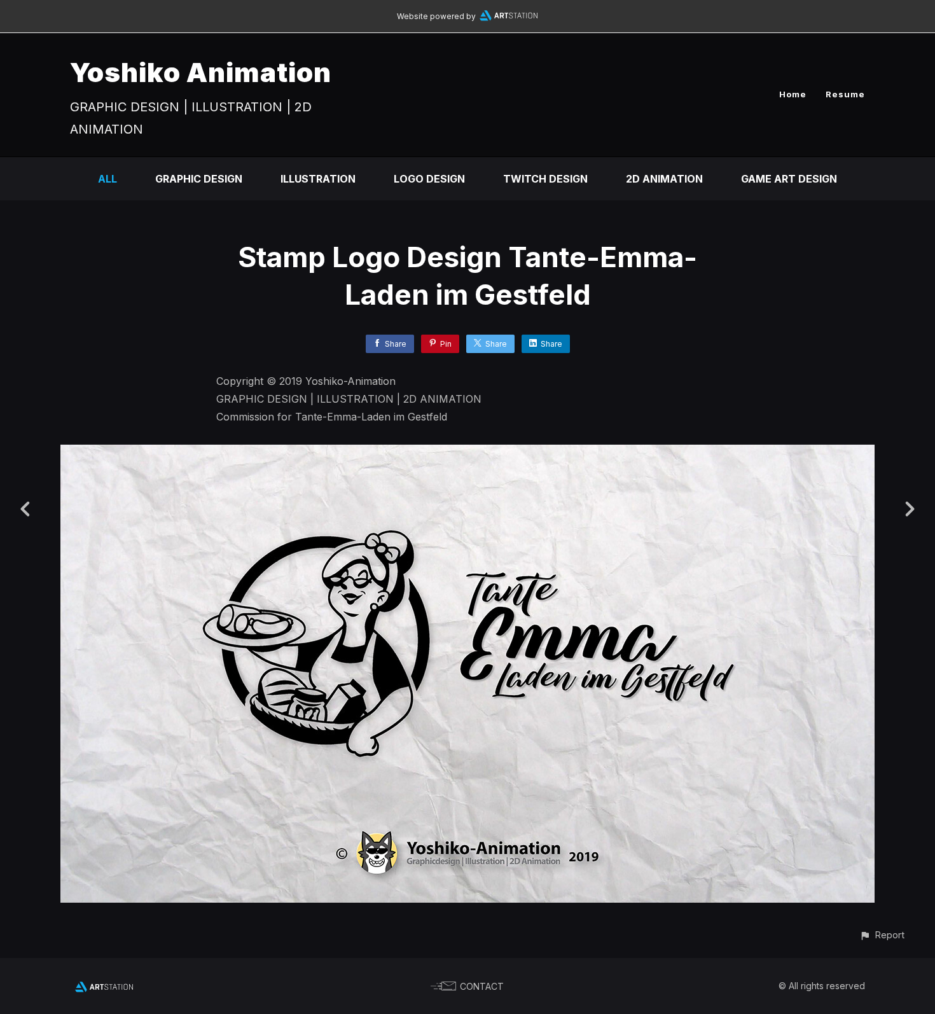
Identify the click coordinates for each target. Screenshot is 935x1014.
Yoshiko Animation (200, 72)
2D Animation (664, 178)
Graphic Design (198, 178)
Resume (845, 94)
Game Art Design (789, 178)
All (107, 178)
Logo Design (429, 178)
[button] (882, 935)
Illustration (318, 178)
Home (793, 94)
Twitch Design (545, 178)
